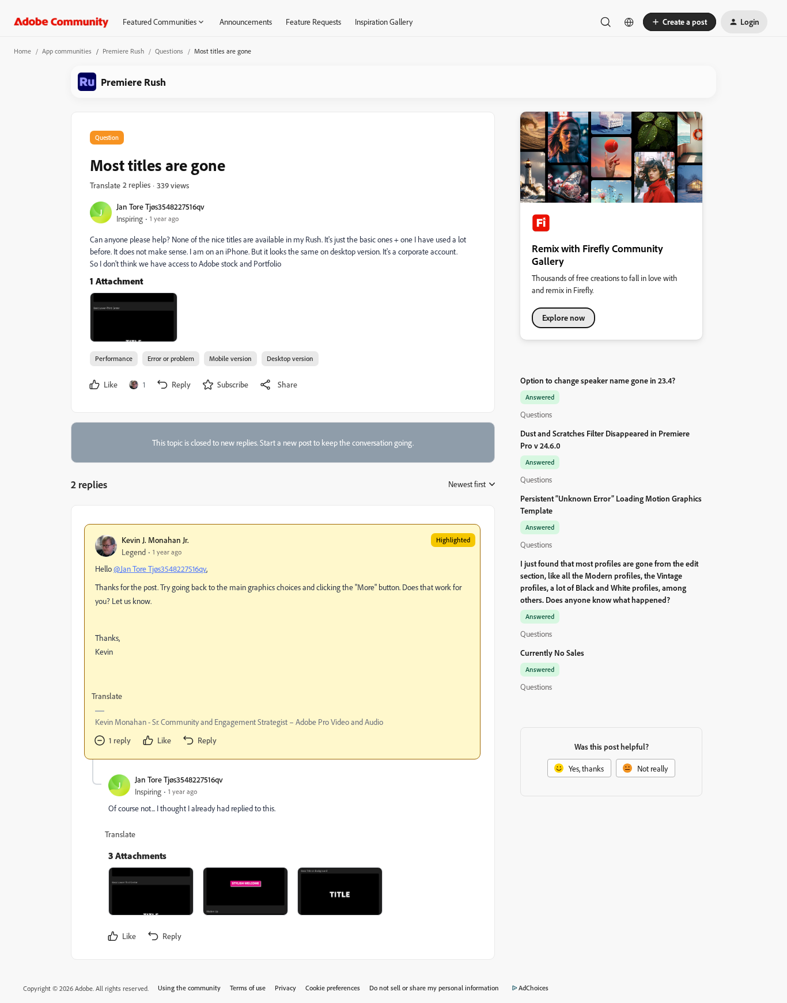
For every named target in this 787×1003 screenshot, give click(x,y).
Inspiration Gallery (384, 21)
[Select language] (629, 22)
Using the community (189, 987)
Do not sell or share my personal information (434, 987)
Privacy (285, 987)
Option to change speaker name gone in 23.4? (597, 380)
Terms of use (248, 987)
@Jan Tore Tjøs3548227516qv (159, 568)
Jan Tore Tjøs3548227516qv (160, 206)
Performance (114, 358)
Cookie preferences (332, 987)
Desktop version (290, 358)
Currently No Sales (552, 653)
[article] (282, 641)
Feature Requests (313, 21)
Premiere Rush (123, 51)
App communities (67, 51)
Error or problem (170, 358)
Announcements (246, 21)
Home (22, 51)
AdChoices (533, 987)
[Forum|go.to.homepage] (61, 22)
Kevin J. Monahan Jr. (155, 540)
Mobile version (230, 358)
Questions (169, 51)
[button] (679, 22)
